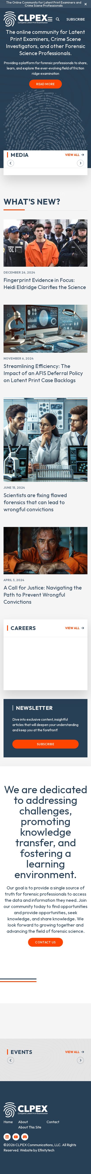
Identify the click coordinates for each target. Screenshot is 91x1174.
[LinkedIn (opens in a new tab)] (7, 1136)
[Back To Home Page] (26, 19)
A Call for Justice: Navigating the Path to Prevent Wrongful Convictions (43, 594)
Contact (53, 1122)
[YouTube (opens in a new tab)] (15, 1136)
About (23, 1122)
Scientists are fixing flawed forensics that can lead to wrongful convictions (35, 502)
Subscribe (75, 19)
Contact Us (45, 942)
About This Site (29, 1127)
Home (8, 1122)
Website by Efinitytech (37, 1150)
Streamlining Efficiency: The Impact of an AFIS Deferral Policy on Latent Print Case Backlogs (43, 373)
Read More (45, 84)
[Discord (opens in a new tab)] (24, 1136)
